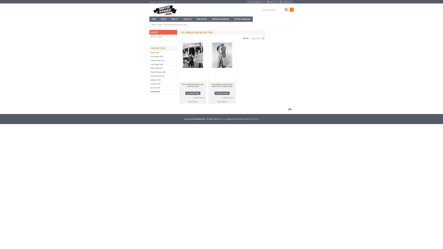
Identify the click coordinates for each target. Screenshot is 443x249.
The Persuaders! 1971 (158, 76)
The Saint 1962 (155, 84)
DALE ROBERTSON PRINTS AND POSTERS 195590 (193, 85)
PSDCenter (255, 119)
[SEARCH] (286, 10)
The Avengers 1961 (157, 56)
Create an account (169, 2)
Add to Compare (199, 98)
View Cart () (286, 2)
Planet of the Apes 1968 (158, 72)
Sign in (160, 2)
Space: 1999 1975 (156, 68)
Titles (159, 25)
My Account (152, 2)
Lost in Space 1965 (157, 64)
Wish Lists (273, 2)
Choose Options (194, 93)
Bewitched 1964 (156, 80)
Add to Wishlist (193, 102)
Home (154, 25)
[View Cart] (292, 10)
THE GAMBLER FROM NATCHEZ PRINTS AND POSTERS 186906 (222, 85)
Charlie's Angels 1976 (158, 60)
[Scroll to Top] (290, 110)
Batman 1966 (155, 52)
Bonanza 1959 (155, 88)
